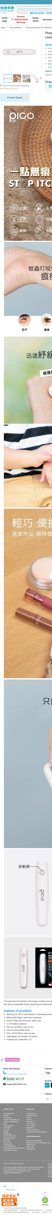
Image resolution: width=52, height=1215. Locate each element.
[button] (40, 78)
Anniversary (36, 1212)
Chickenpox (30, 1128)
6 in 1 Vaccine (31, 1126)
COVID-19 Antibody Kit (11, 1122)
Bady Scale (30, 1147)
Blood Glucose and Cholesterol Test (38, 1143)
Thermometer (30, 1145)
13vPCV (29, 1119)
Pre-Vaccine (7, 1117)
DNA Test (7, 1140)
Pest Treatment (12, 1059)
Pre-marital (7, 1128)
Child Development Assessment (14, 1148)
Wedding (26, 1212)
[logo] (7, 13)
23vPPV (29, 1117)
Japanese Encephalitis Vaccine (36, 1132)
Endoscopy (7, 1134)
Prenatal (6, 1130)
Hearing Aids (30, 1149)
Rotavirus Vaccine (32, 1130)
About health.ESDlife (10, 1210)
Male (5, 1124)
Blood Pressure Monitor (34, 1141)
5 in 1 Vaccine (31, 1124)
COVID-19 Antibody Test (11, 1119)
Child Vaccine (31, 1113)
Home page (4, 19)
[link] (9, 1189)
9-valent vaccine (31, 1115)
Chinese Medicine (10, 1146)
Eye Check (7, 1142)
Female (6, 1115)
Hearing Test (8, 1144)
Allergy (6, 1132)
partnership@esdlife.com (14, 1173)
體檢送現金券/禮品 (37, 13)
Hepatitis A (30, 1122)
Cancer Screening (10, 1136)
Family (45, 1212)
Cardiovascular (9, 1126)
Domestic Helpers (9, 1138)
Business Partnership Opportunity (31, 1210)
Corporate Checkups (10, 1150)
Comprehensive (9, 1113)
